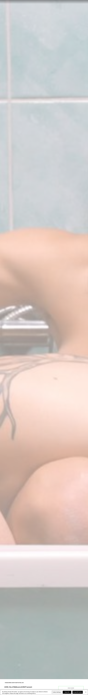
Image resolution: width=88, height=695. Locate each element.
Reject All (67, 692)
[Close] (85, 692)
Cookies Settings (57, 692)
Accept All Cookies (77, 692)
